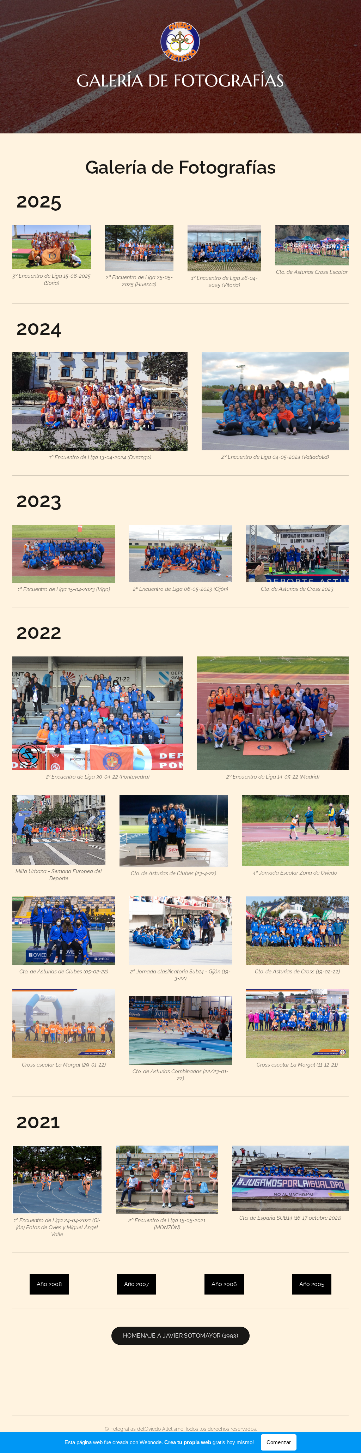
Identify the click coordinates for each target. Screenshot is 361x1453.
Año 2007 (136, 1284)
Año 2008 (49, 1284)
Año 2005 (311, 1284)
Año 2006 (224, 1284)
